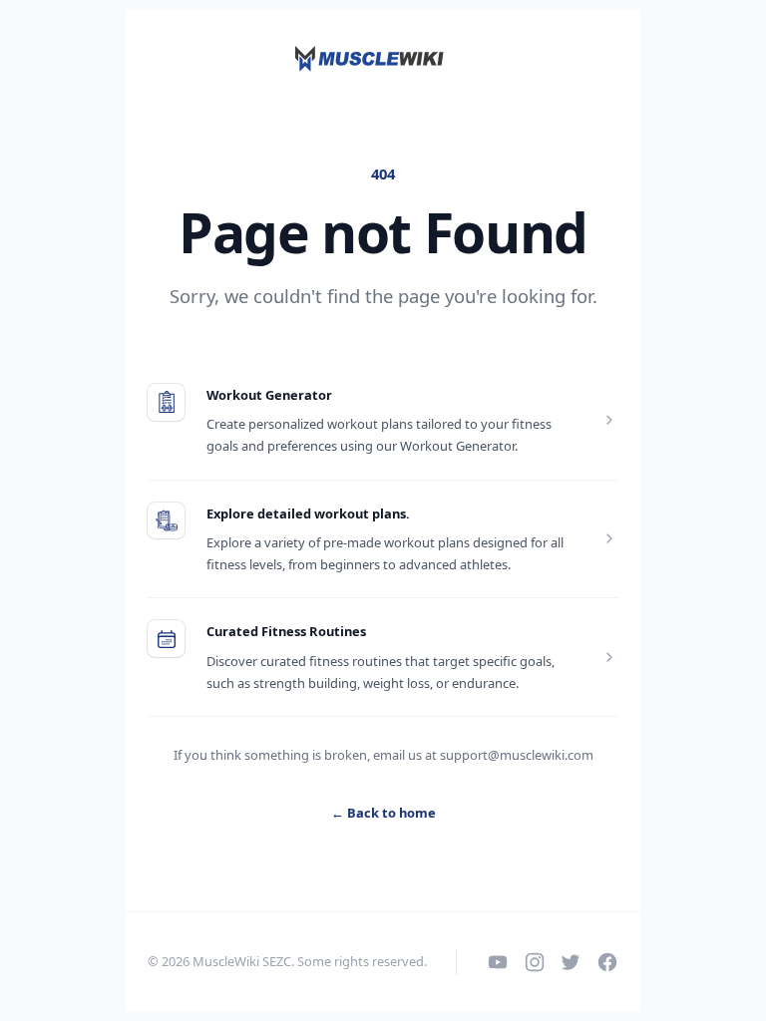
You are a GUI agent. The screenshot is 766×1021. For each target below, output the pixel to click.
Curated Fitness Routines (286, 631)
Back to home (383, 813)
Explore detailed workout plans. (308, 513)
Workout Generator (269, 395)
